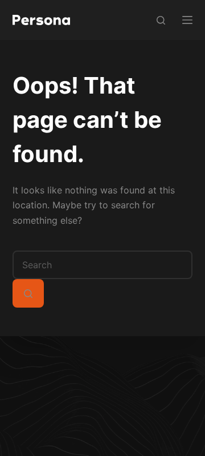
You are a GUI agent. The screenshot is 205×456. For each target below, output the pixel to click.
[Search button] (28, 293)
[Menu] (187, 20)
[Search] (161, 20)
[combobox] (103, 265)
